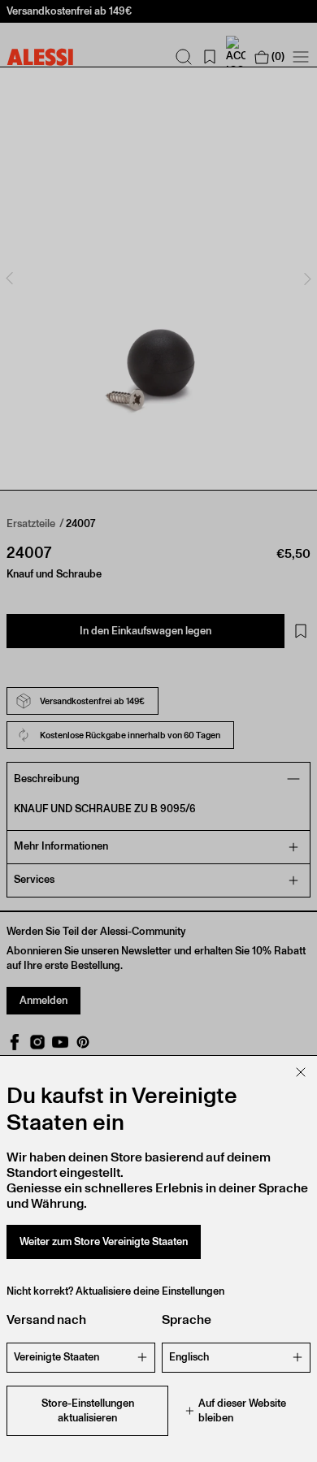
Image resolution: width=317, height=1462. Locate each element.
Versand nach (46, 1319)
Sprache (186, 1319)
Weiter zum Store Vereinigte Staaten (104, 1241)
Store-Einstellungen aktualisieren (87, 1410)
